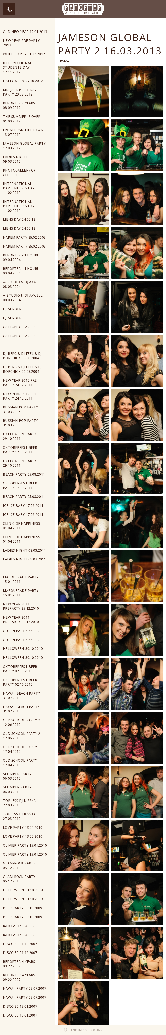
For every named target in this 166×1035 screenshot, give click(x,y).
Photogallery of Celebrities (19, 172)
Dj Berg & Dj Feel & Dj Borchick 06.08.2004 (22, 355)
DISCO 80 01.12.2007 (20, 944)
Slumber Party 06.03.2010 (17, 776)
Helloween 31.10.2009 (23, 890)
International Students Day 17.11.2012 (17, 67)
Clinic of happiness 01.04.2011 (21, 525)
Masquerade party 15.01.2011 (21, 579)
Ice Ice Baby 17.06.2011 (23, 505)
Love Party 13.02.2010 (22, 827)
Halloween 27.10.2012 (23, 81)
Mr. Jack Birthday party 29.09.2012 (20, 92)
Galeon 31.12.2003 (19, 327)
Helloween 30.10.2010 (23, 648)
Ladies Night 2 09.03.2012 (16, 159)
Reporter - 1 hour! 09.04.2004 (20, 257)
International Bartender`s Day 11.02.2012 (19, 188)
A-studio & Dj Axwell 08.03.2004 (23, 284)
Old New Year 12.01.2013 (25, 31)
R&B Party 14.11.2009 (22, 926)
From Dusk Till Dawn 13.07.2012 (23, 132)
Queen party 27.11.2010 (24, 631)
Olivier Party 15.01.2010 (25, 845)
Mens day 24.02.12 (19, 219)
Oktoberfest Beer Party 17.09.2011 (20, 449)
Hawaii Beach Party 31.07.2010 (21, 695)
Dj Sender (12, 309)
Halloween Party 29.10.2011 (19, 436)
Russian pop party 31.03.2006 (20, 409)
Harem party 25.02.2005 (24, 237)
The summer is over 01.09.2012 (21, 118)
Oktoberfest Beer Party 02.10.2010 (20, 668)
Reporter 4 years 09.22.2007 (19, 963)
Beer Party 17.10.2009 (22, 908)
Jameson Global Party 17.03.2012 (24, 145)
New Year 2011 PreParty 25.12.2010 (21, 606)
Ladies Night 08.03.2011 (24, 550)
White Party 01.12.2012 (24, 54)
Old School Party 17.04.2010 (20, 749)
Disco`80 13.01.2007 (20, 1006)
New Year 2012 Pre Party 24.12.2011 (20, 382)
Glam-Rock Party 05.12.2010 (19, 865)
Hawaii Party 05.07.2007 (24, 988)
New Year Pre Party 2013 (21, 42)
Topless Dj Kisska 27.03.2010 (19, 802)
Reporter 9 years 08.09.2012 (19, 105)
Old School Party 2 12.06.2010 (21, 722)
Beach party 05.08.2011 (24, 474)
